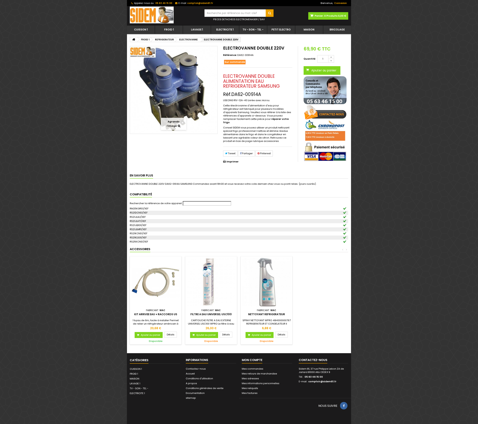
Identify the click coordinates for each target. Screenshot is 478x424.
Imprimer (232, 161)
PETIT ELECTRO (281, 29)
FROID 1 (169, 29)
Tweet (231, 153)
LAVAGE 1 (197, 29)
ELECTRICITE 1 (225, 29)
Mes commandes (252, 369)
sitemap (191, 398)
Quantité (309, 59)
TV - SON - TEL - (253, 29)
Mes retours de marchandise (259, 373)
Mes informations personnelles (260, 383)
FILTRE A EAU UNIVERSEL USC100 (211, 314)
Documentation (195, 393)
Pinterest (265, 153)
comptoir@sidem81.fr (322, 381)
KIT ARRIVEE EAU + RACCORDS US (155, 314)
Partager (247, 153)
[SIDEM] (164, 15)
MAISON (309, 29)
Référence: (230, 55)
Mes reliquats (250, 388)
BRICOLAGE (337, 29)
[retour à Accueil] (133, 39)
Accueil (190, 373)
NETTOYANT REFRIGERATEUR (266, 314)
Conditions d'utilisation (199, 378)
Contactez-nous (196, 369)
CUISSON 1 (141, 29)
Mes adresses (250, 378)
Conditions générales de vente (205, 388)
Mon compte (252, 360)
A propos (191, 383)
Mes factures (249, 393)
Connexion (340, 3)
